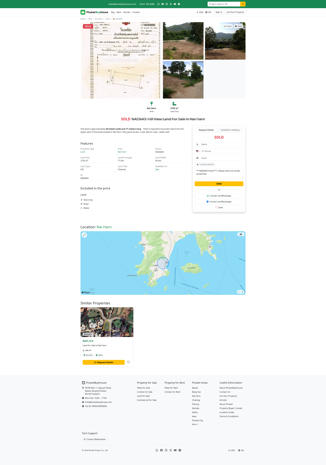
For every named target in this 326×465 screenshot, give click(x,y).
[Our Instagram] (167, 4)
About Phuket (226, 404)
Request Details (206, 130)
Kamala (195, 408)
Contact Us (225, 391)
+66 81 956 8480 (146, 4)
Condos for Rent (172, 391)
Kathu (195, 412)
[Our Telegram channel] (179, 4)
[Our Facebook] (163, 4)
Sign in (219, 12)
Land (107, 19)
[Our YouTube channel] (175, 4)
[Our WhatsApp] (159, 4)
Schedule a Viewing (230, 130)
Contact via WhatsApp (220, 195)
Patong (195, 404)
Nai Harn (98, 19)
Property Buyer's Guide (231, 408)
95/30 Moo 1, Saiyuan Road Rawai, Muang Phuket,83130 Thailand (98, 390)
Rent (119, 12)
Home (82, 19)
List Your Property (235, 12)
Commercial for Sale (147, 400)
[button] (195, 424)
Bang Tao (196, 391)
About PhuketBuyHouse (231, 387)
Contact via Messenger (221, 201)
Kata (194, 416)
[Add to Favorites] (128, 362)
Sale (157, 169)
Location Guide (227, 412)
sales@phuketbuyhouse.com (122, 4)
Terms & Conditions (229, 416)
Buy (113, 12)
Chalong (196, 400)
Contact (136, 12)
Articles (126, 12)
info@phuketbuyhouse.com (98, 402)
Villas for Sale (143, 387)
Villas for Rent (171, 387)
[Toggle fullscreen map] (84, 235)
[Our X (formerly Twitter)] (171, 4)
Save (220, 207)
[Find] (243, 4)
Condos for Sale (144, 391)
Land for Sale (143, 396)
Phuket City (197, 420)
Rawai (195, 387)
